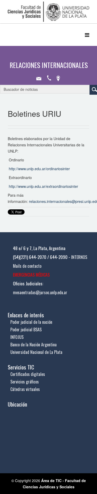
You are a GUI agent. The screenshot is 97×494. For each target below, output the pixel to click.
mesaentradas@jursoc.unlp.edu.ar (40, 292)
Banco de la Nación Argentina (33, 344)
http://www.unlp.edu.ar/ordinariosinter (39, 168)
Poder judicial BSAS (26, 329)
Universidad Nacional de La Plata (36, 352)
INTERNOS (79, 257)
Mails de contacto (27, 266)
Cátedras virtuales (25, 389)
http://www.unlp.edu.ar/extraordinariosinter (43, 186)
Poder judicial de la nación (31, 322)
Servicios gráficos (24, 382)
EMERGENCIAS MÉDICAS (31, 275)
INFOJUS (17, 337)
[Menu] (87, 34)
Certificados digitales (27, 374)
